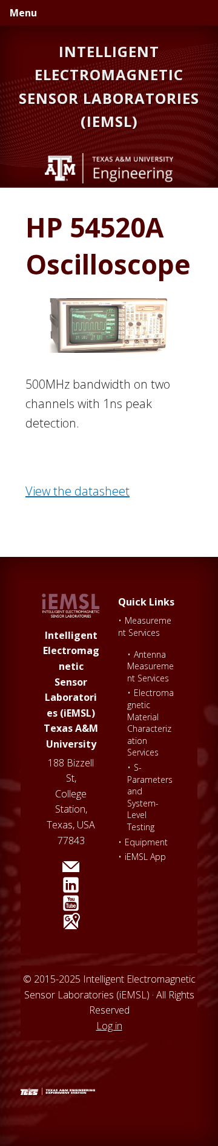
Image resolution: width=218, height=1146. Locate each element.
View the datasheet (77, 491)
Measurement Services (144, 626)
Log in (109, 1025)
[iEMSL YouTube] (71, 903)
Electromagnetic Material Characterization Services (150, 722)
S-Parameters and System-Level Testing (150, 797)
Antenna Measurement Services (150, 666)
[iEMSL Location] (71, 922)
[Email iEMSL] (71, 867)
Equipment (146, 842)
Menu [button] (23, 12)
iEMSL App (145, 856)
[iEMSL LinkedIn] (71, 885)
